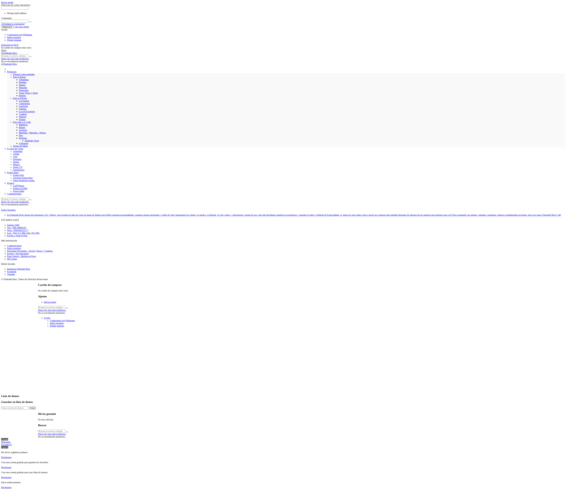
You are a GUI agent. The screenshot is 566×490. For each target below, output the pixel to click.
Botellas (22, 82)
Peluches (23, 87)
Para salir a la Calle (22, 122)
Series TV (17, 167)
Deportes (17, 159)
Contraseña (6, 18)
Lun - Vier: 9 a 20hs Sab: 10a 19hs (23, 233)
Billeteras (23, 125)
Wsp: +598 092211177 (17, 230)
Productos (11, 71)
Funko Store (13, 172)
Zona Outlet (18, 191)
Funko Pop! (18, 175)
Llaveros (23, 130)
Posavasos (23, 90)
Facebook (11, 271)
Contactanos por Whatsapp (19, 34)
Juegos (16, 162)
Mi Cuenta (12, 259)
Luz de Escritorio (27, 111)
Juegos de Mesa (20, 146)
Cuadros (23, 114)
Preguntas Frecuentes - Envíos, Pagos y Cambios (30, 251)
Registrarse (7, 27)
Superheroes (18, 170)
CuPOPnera (18, 186)
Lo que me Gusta (15, 148)
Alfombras (24, 79)
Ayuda (47, 318)
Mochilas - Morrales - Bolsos (32, 132)
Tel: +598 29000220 (16, 227)
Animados (18, 151)
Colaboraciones (14, 194)
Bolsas (22, 127)
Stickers (22, 117)
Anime (16, 154)
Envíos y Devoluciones (18, 253)
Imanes (22, 85)
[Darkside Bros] (9, 53)
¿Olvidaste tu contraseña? (13, 24)
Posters (22, 119)
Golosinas (23, 143)
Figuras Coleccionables (24, 74)
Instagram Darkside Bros (18, 269)
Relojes (22, 95)
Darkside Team (32, 140)
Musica (16, 164)
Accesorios (24, 101)
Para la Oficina (20, 98)
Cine (15, 156)
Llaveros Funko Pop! (23, 178)
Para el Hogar (19, 77)
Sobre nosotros (14, 37)
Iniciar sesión (50, 302)
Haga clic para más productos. (15, 58)
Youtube (11, 274)
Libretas (22, 109)
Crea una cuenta (21, 27)
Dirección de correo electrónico (15, 5)
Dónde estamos (14, 40)
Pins (21, 135)
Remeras (23, 138)
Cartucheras (24, 103)
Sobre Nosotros (8, 210)
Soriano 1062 (13, 225)
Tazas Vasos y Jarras (28, 93)
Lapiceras (23, 106)
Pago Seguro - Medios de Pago (21, 256)
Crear (32, 408)
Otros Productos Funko (24, 180)
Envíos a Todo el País (17, 235)
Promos (10, 183)
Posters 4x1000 (20, 188)
